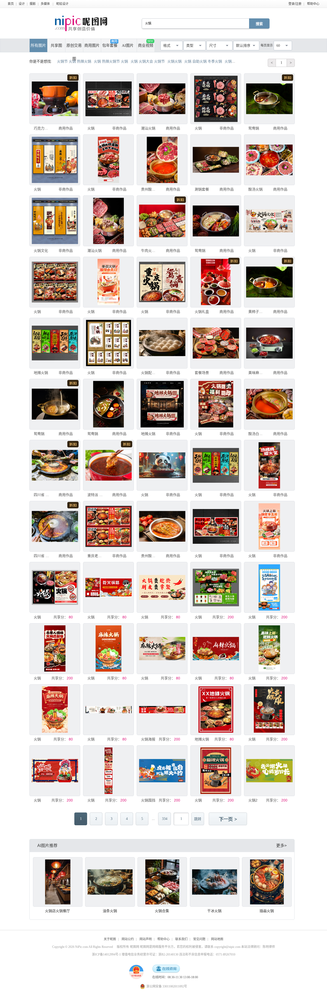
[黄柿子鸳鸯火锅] (269, 282)
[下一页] (228, 819)
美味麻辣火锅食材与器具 (256, 373)
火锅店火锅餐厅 (57, 911)
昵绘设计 (62, 4)
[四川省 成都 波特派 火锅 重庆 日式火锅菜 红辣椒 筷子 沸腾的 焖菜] (54, 465)
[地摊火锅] (54, 343)
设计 (22, 4)
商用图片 (92, 45)
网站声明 (145, 939)
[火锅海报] (162, 709)
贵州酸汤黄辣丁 (149, 556)
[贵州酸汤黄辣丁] (162, 526)
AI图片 (128, 45)
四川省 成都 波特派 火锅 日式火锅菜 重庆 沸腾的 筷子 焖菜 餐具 (42, 556)
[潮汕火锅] (162, 98)
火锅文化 (41, 251)
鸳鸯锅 (253, 128)
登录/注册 (294, 4)
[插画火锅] (266, 882)
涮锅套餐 (202, 189)
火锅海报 (148, 739)
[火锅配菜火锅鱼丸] (162, 343)
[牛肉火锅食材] (162, 220)
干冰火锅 (214, 911)
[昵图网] (81, 23)
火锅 (91, 128)
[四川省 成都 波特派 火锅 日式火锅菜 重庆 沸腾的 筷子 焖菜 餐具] (54, 526)
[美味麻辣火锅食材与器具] (269, 343)
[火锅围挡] (162, 770)
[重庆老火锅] (108, 526)
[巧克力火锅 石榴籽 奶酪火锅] (54, 98)
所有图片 (38, 45)
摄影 (33, 4)
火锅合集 (162, 911)
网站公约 (128, 939)
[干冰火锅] (214, 882)
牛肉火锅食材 (149, 251)
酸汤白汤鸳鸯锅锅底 (256, 434)
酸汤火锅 (255, 189)
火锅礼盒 (202, 312)
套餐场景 (202, 373)
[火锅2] (269, 770)
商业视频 (145, 44)
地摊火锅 (41, 373)
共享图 (56, 45)
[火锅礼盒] (215, 282)
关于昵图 (110, 939)
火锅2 (253, 800)
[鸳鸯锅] (269, 98)
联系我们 (181, 939)
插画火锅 (267, 911)
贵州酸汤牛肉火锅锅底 (149, 189)
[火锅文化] (54, 220)
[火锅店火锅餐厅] (58, 882)
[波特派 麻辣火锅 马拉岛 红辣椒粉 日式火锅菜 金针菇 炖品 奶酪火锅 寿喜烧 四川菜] (108, 465)
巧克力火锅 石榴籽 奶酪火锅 (42, 128)
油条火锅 (110, 911)
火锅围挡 (148, 800)
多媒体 (45, 4)
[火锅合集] (162, 882)
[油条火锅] (110, 882)
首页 (11, 4)
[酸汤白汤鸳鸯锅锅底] (269, 404)
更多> (281, 845)
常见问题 (199, 939)
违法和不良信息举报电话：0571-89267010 (207, 954)
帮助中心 (313, 4)
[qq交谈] (166, 969)
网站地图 (217, 939)
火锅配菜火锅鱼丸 (149, 373)
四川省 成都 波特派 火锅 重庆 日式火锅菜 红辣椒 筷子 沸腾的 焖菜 (42, 495)
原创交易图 (74, 47)
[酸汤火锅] (269, 159)
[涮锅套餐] (215, 159)
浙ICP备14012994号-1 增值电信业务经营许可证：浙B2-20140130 (135, 954)
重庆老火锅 (95, 556)
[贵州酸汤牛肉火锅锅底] (162, 159)
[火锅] (108, 98)
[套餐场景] (215, 343)
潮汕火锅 (148, 128)
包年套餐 (110, 45)
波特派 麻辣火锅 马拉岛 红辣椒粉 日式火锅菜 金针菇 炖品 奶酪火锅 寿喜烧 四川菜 (95, 495)
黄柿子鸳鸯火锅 (256, 312)
